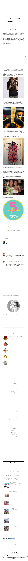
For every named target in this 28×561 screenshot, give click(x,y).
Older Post (6, 288)
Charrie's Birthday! (16, 500)
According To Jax (13, 517)
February (13, 434)
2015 (13, 379)
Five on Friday (14, 398)
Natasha (12, 33)
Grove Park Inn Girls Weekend (13, 475)
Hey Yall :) (15, 509)
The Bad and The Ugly (13, 342)
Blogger (15, 544)
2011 (13, 441)
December (13, 384)
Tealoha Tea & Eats (14, 402)
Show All (23, 533)
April (10, 33)
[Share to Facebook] (18, 230)
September (13, 391)
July (13, 424)
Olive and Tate (13, 482)
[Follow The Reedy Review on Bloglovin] (9, 539)
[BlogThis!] (15, 230)
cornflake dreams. (13, 525)
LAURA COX (14, 6)
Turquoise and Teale (13, 478)
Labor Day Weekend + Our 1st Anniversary (14, 419)
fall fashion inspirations (13, 70)
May (13, 428)
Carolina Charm (13, 474)
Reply (7, 250)
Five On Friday (14, 417)
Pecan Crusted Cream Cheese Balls (13, 400)
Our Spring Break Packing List (13, 479)
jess (6, 242)
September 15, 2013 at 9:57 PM (14, 261)
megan (7, 261)
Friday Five (14, 406)
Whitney (7, 253)
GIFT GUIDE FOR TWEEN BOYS (16, 484)
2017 (13, 374)
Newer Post (21, 288)
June (13, 426)
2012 (13, 439)
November (13, 386)
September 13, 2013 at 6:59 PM (13, 242)
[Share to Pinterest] (19, 230)
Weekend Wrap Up (13, 413)
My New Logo (14, 396)
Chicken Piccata (14, 392)
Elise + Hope (13, 469)
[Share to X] (17, 230)
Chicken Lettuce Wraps (14, 355)
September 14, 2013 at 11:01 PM (14, 253)
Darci (15, 33)
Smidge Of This (13, 499)
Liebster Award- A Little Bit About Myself (14, 415)
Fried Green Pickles (13, 69)
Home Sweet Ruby (13, 491)
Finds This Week (13, 466)
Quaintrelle (8, 249)
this (23, 99)
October (13, 389)
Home (9, 18)
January (13, 436)
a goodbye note (16, 526)
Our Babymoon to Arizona (14, 348)
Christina (19, 33)
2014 (13, 381)
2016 (13, 377)
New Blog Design (14, 411)
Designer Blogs (16, 558)
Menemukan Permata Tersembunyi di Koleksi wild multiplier (13, 471)
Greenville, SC (10, 21)
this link (10, 73)
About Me (17, 18)
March (13, 432)
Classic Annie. (13, 465)
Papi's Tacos (14, 394)
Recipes (20, 21)
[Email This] (14, 230)
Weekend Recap (14, 404)
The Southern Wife (10, 135)
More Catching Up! (15, 518)
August (13, 421)
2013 (13, 383)
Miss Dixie (13, 508)
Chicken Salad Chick (14, 408)
